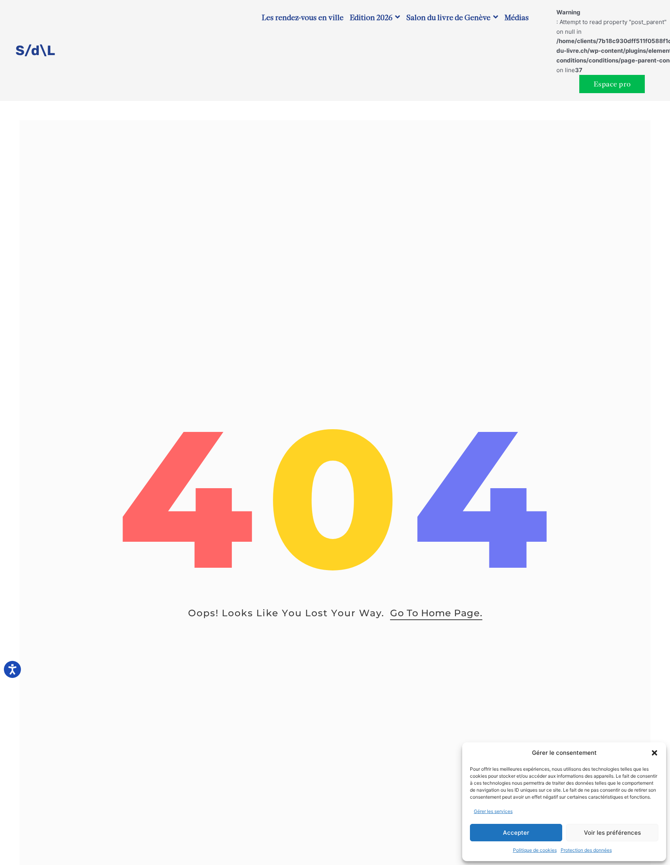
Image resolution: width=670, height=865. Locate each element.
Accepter (516, 832)
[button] (654, 753)
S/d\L (35, 50)
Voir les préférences (612, 832)
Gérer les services (493, 811)
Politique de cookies (535, 850)
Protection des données (586, 850)
